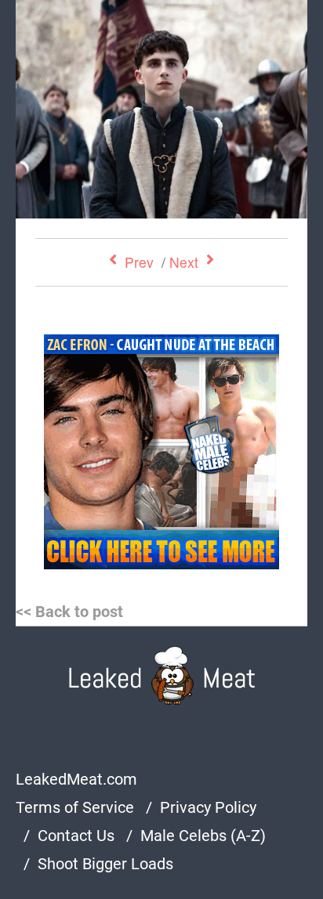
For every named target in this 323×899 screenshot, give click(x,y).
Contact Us (76, 835)
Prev (139, 262)
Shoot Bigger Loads (105, 863)
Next (183, 262)
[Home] (162, 675)
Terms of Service (75, 807)
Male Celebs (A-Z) (203, 835)
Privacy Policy (208, 807)
